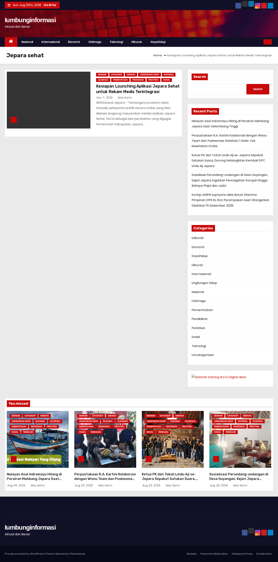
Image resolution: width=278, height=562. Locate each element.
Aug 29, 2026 (151, 485)
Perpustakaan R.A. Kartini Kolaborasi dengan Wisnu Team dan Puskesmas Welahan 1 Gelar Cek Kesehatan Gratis (229, 140)
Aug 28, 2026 (219, 485)
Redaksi (192, 554)
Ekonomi (74, 42)
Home (157, 55)
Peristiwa (153, 79)
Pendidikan (138, 79)
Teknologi (116, 42)
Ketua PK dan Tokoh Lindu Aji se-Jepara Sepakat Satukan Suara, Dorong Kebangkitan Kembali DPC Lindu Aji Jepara (228, 160)
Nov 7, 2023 (105, 98)
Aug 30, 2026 (16, 485)
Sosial (166, 79)
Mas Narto (124, 98)
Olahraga (94, 42)
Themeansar (77, 554)
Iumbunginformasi (30, 20)
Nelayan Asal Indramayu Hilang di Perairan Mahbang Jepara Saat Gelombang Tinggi (34, 478)
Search (199, 77)
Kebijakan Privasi (242, 554)
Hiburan (136, 42)
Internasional (51, 42)
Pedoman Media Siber (214, 554)
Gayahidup (158, 42)
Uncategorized (203, 355)
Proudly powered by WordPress (24, 554)
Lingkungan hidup (149, 74)
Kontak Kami (264, 554)
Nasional (27, 42)
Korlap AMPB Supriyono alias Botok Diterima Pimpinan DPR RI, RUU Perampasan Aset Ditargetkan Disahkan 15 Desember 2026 (230, 200)
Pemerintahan (120, 79)
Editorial (197, 238)
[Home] (11, 42)
